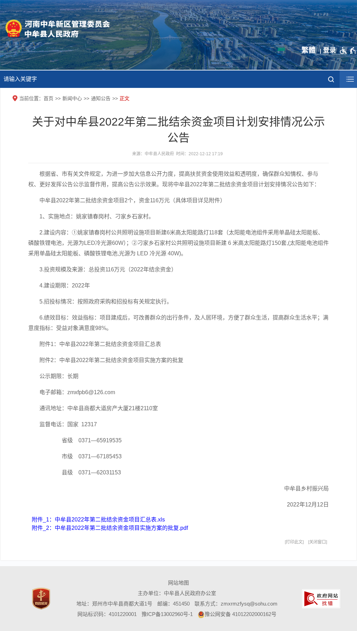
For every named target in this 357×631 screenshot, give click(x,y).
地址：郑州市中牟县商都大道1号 (114, 604)
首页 (48, 98)
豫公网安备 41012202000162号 (240, 614)
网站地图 (178, 583)
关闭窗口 (317, 542)
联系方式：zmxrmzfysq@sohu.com (236, 604)
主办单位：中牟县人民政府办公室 (177, 593)
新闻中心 (72, 98)
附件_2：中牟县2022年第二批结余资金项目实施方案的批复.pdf (110, 528)
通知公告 (101, 98)
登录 (329, 50)
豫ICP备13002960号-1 (167, 614)
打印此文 (294, 542)
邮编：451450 (173, 604)
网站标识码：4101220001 (107, 614)
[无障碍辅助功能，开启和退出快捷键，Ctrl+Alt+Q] (348, 50)
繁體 (309, 50)
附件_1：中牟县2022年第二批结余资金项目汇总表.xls (98, 520)
